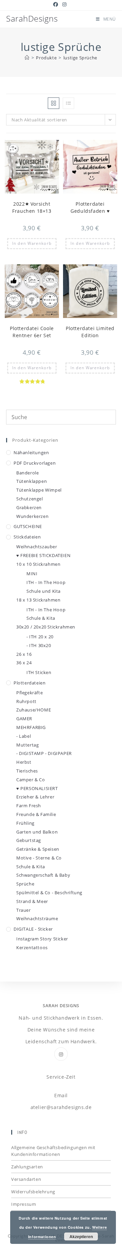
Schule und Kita (43, 591)
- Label (23, 736)
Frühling (25, 823)
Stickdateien (27, 537)
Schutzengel (29, 499)
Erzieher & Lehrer (35, 797)
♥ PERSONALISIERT (37, 788)
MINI (31, 574)
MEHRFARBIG (31, 727)
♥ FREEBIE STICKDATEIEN (43, 555)
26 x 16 (24, 654)
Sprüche (25, 884)
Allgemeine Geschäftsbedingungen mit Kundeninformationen (53, 1150)
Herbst (24, 762)
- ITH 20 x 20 (40, 637)
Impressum (23, 1204)
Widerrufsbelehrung (33, 1192)
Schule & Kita (40, 618)
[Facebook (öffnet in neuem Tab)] (56, 4)
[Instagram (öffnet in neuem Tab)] (64, 4)
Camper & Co (30, 780)
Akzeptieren (81, 1236)
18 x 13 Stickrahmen (38, 600)
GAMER (24, 719)
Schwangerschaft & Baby (43, 875)
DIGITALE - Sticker (33, 929)
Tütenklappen (31, 481)
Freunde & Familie (36, 814)
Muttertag (27, 745)
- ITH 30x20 (38, 645)
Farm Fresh (28, 806)
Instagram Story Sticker (42, 939)
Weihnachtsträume (37, 918)
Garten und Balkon (37, 832)
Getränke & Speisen (37, 849)
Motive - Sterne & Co (39, 858)
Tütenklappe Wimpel (39, 490)
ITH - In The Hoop (45, 582)
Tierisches (27, 771)
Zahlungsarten (27, 1167)
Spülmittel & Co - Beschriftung (49, 893)
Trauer (23, 910)
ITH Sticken (39, 672)
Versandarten (26, 1179)
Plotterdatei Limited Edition (90, 332)
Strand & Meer (32, 901)
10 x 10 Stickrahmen (38, 564)
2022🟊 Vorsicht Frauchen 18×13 (31, 207)
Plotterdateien (29, 683)
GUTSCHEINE (28, 526)
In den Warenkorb (32, 243)
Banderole (27, 473)
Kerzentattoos (32, 947)
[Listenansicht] (68, 103)
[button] (37, 148)
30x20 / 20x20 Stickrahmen (45, 627)
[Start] (27, 58)
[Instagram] (61, 1054)
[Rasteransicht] (53, 103)
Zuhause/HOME (33, 710)
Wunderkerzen (32, 516)
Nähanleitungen (31, 452)
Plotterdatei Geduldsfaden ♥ (89, 207)
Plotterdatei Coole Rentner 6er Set (32, 332)
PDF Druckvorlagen (35, 463)
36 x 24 (24, 663)
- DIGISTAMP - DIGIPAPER (44, 753)
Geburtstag (28, 840)
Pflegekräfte (29, 693)
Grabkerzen (29, 507)
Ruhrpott (26, 701)
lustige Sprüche (80, 58)
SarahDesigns (32, 18)
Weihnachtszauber (36, 547)
